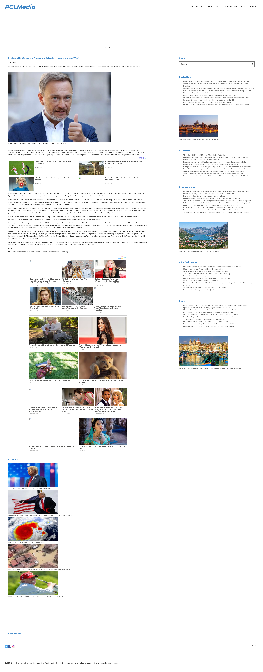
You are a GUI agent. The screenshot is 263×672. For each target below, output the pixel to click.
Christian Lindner (41, 252)
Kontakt (255, 646)
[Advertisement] (131, 27)
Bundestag (64, 252)
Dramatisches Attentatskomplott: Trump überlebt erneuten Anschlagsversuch (36, 596)
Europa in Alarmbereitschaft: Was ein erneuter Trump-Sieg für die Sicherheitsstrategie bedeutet (217, 91)
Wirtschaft (243, 7)
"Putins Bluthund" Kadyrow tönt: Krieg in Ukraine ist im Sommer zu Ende (209, 290)
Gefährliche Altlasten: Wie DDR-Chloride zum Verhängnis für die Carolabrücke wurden (214, 171)
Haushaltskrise (53, 252)
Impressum (245, 646)
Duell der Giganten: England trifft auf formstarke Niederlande (205, 322)
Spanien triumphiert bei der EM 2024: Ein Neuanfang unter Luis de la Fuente (210, 315)
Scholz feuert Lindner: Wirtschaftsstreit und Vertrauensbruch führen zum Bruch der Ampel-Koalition (216, 85)
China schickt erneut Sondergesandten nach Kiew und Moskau (205, 271)
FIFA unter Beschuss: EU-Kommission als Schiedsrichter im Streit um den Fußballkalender (215, 305)
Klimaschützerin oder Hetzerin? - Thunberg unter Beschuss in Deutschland (210, 95)
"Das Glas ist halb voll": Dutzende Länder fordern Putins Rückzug (206, 274)
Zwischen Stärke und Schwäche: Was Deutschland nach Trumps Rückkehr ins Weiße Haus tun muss (218, 88)
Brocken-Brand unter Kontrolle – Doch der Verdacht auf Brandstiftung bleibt (211, 210)
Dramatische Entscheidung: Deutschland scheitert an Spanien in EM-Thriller (210, 324)
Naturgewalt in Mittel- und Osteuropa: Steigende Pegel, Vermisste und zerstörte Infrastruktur (217, 167)
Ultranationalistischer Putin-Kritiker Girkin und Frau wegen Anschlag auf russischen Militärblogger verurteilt (218, 284)
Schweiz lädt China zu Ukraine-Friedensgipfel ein (200, 281)
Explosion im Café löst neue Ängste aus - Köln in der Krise (204, 196)
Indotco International (21, 663)
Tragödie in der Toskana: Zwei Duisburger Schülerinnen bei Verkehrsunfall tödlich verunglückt (217, 201)
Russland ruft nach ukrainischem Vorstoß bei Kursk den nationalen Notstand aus (212, 267)
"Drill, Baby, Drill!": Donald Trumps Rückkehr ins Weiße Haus (29, 488)
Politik (203, 7)
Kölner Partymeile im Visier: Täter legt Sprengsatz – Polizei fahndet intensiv (210, 205)
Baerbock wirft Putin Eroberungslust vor (197, 276)
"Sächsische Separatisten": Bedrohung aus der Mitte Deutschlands (207, 93)
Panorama (218, 7)
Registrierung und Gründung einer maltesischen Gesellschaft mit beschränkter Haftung (210, 368)
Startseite (194, 7)
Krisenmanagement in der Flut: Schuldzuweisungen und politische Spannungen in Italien (40, 569)
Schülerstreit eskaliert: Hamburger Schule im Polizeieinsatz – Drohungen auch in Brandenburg (217, 212)
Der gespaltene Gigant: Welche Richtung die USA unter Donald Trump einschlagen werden (40, 515)
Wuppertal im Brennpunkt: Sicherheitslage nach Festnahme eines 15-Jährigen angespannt (216, 98)
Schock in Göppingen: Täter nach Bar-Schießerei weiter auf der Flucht (208, 100)
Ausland (209, 7)
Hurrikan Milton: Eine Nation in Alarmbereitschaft (26, 542)
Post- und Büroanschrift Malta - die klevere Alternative (199, 140)
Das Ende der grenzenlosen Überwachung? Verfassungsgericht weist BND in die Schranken (216, 81)
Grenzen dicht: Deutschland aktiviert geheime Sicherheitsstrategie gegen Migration (213, 174)
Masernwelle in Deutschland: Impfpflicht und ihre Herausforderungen (208, 102)
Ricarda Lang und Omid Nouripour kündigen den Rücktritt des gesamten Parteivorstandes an (216, 105)
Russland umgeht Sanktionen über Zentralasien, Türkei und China (206, 278)
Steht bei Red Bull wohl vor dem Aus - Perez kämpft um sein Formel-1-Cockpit (211, 310)
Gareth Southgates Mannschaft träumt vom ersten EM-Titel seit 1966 (208, 317)
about (110, 663)
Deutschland (21, 252)
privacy (116, 663)
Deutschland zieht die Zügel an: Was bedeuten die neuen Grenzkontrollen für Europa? (214, 169)
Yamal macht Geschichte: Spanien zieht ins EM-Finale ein (203, 319)
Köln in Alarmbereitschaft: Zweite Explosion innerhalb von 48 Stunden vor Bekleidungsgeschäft (217, 203)
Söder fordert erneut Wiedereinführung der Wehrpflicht (203, 269)
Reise (236, 7)
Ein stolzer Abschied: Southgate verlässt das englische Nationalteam (208, 312)
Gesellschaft (228, 7)
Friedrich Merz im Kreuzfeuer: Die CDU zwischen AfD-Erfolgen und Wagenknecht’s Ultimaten (216, 176)
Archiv (235, 646)
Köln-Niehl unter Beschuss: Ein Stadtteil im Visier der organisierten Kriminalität (211, 198)
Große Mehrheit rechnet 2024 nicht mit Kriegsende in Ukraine (205, 288)
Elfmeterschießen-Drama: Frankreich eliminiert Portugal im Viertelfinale (209, 326)
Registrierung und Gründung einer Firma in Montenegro (199, 251)
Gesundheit (253, 7)
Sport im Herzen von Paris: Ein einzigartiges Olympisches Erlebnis (206, 308)
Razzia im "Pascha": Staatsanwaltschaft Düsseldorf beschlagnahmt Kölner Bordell (213, 208)
